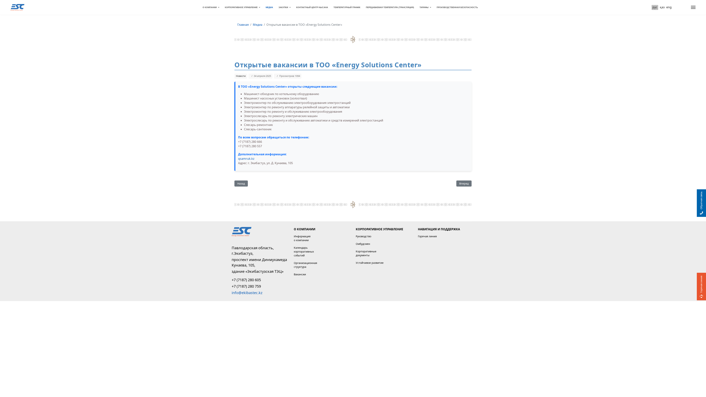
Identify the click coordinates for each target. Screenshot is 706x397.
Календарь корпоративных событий (304, 251)
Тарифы (424, 7)
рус (654, 7)
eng (669, 7)
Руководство (363, 236)
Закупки (283, 7)
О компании (210, 7)
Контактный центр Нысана (312, 7)
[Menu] (693, 7)
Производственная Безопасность (457, 7)
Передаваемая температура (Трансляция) (390, 7)
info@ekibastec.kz (247, 292)
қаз (662, 7)
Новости (241, 76)
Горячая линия (427, 236)
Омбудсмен (363, 244)
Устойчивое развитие (370, 262)
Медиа (269, 7)
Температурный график (347, 7)
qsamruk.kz (246, 159)
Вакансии (300, 274)
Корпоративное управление (241, 7)
